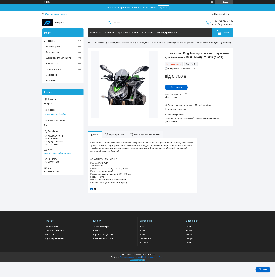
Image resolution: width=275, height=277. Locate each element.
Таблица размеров (167, 32)
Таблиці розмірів (101, 227)
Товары (94, 32)
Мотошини (51, 80)
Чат (265, 269)
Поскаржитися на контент (130, 257)
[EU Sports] (47, 22)
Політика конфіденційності (153, 257)
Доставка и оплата (128, 32)
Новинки (97, 230)
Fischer (189, 230)
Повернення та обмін (103, 238)
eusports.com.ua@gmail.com (57, 153)
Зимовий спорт (53, 52)
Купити (178, 87)
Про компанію (51, 227)
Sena (188, 242)
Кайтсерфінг (52, 63)
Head (188, 227)
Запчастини (51, 75)
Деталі (163, 7)
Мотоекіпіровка (53, 46)
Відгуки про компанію (55, 238)
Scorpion (190, 238)
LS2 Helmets (145, 238)
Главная (109, 32)
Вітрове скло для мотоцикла (135, 43)
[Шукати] (109, 23)
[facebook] (91, 190)
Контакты (147, 32)
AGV (142, 227)
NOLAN (189, 234)
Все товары (49, 41)
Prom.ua (151, 255)
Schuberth (144, 242)
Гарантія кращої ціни (103, 234)
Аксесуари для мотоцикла (107, 43)
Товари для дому (54, 69)
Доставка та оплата (54, 230)
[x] (95, 190)
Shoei (142, 234)
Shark (142, 230)
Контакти (49, 234)
